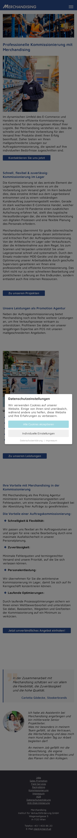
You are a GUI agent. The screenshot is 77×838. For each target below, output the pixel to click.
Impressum (51, 440)
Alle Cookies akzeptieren (38, 424)
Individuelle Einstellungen (38, 433)
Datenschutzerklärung (31, 440)
